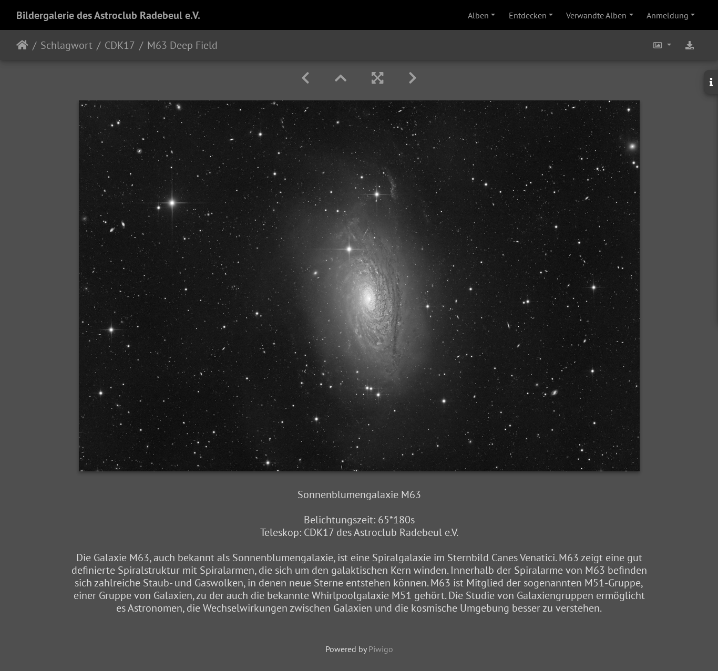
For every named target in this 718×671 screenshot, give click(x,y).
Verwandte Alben (596, 15)
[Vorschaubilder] (340, 78)
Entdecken (528, 15)
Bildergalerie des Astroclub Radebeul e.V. (108, 15)
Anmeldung (668, 15)
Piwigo (380, 649)
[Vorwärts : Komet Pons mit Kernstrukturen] (412, 78)
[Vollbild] (377, 78)
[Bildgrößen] (661, 45)
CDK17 (120, 45)
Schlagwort (66, 45)
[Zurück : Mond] (305, 78)
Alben (478, 15)
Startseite (22, 45)
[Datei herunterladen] (690, 45)
